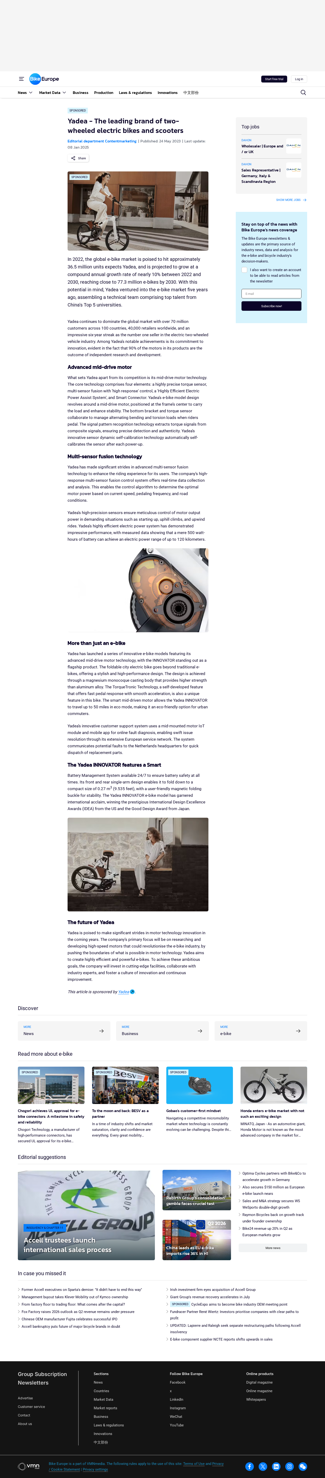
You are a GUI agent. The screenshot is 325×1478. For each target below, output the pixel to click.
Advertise (25, 1398)
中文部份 (101, 1442)
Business (101, 1417)
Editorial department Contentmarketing (102, 141)
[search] (303, 92)
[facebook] (249, 1466)
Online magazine (259, 1391)
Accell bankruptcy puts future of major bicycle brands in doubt (71, 1326)
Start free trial (274, 79)
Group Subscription (42, 1374)
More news (273, 1248)
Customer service (31, 1407)
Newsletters (33, 1383)
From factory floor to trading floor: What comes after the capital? (73, 1304)
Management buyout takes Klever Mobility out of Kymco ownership (75, 1297)
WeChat (176, 1417)
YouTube (177, 1425)
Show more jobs (288, 200)
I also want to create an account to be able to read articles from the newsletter (275, 275)
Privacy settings (95, 1469)
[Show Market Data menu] (64, 92)
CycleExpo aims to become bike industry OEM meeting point (239, 1304)
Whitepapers (256, 1399)
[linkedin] (276, 1466)
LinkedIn (176, 1399)
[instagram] (289, 1466)
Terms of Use (194, 1464)
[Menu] (21, 79)
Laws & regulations (109, 1425)
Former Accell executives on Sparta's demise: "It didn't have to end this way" (82, 1290)
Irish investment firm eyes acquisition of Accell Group (213, 1290)
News (98, 1382)
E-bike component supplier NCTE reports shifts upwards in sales (221, 1339)
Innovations (103, 1434)
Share (82, 158)
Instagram (178, 1408)
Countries (101, 1391)
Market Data (103, 1399)
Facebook (178, 1382)
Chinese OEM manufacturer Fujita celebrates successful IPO (69, 1319)
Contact (24, 1415)
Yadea (123, 991)
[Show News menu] (31, 92)
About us (25, 1424)
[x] (263, 1466)
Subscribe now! (271, 306)
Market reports (105, 1408)
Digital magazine (259, 1382)
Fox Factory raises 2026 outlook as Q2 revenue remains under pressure (78, 1312)
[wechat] (303, 1466)
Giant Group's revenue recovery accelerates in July (210, 1297)
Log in (299, 79)
